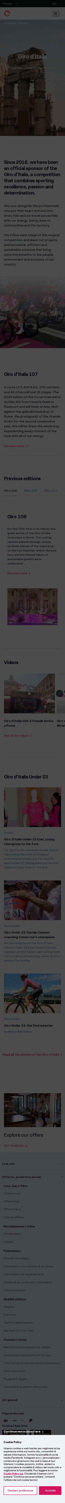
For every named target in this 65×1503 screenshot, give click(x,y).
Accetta (50, 1490)
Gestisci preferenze (20, 1490)
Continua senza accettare (22, 1431)
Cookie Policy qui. (14, 1473)
